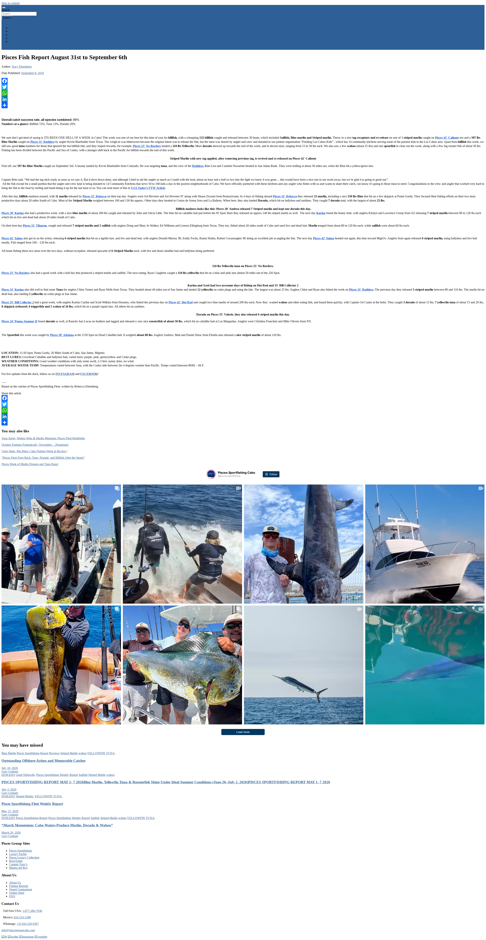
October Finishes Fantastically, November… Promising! (35, 444)
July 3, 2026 (9, 789)
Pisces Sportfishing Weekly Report (57, 774)
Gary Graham (10, 771)
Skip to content (11, 3)
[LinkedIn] (243, 99)
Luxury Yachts (18, 854)
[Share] (243, 105)
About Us (15, 882)
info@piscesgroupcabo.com (18, 930)
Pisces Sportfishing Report (32, 753)
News (12, 41)
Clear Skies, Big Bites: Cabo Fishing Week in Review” (35, 451)
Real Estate (16, 861)
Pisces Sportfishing (20, 850)
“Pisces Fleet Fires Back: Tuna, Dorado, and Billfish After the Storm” (43, 457)
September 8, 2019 (32, 73)
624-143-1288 (22, 917)
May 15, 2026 (10, 811)
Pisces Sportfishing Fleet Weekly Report (32, 804)
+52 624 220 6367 (28, 923)
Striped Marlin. (25, 796)
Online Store (16, 892)
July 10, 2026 (10, 768)
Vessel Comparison (20, 889)
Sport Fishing (17, 31)
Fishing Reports (18, 38)
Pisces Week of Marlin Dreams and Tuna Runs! (30, 464)
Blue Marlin (9, 753)
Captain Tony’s (18, 864)
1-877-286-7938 (32, 910)
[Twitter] (243, 87)
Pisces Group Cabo (20, 27)
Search (6, 10)
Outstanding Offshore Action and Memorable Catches (43, 761)
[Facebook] (243, 81)
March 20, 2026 (11, 832)
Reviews (54, 753)
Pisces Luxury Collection (24, 857)
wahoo (82, 753)
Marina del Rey (18, 867)
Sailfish (83, 774)
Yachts (13, 34)
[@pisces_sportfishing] (211, 474)
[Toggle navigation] (3, 7)
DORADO (8, 774)
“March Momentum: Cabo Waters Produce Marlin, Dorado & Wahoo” (57, 825)
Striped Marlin (69, 753)
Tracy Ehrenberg (22, 66)
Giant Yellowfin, (26, 774)
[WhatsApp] (243, 93)
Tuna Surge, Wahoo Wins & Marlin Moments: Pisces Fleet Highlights (43, 438)
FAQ (12, 896)
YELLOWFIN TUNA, (101, 753)
